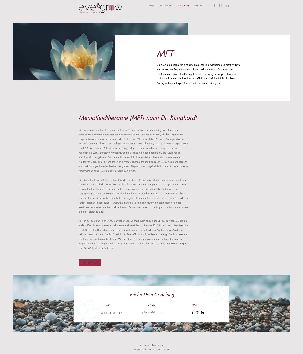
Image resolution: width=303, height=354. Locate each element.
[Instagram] (221, 5)
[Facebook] (214, 5)
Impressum (144, 345)
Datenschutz (157, 345)
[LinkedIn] (227, 5)
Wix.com (165, 349)
